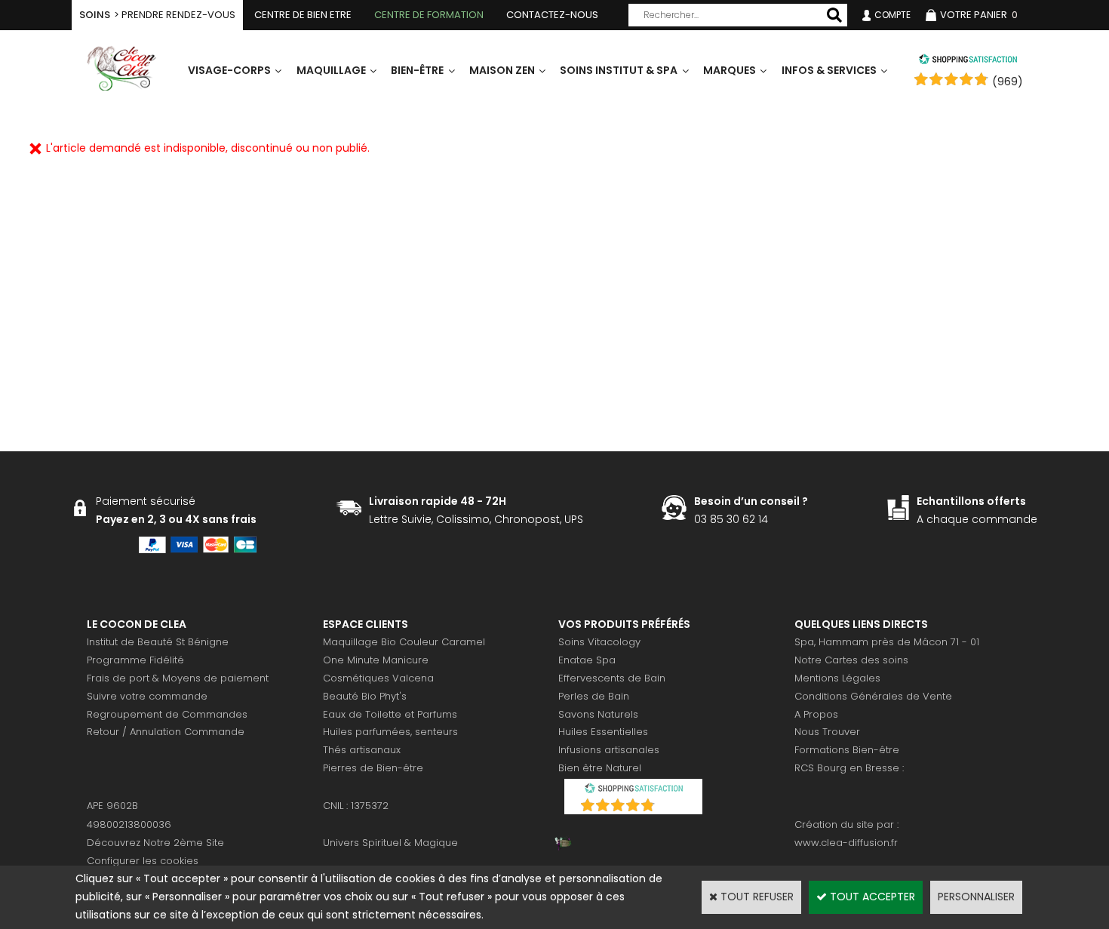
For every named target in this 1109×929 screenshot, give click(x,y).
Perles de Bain (593, 696)
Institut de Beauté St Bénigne (158, 642)
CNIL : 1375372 (356, 805)
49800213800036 (129, 824)
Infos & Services (829, 70)
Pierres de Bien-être (373, 768)
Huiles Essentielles (603, 731)
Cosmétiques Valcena (378, 678)
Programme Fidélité (135, 660)
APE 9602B (112, 805)
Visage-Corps (229, 70)
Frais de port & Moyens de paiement (178, 678)
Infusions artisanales (608, 750)
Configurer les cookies (142, 861)
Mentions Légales (837, 678)
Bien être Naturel (599, 768)
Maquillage (331, 70)
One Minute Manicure (376, 660)
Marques (729, 70)
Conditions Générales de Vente (873, 696)
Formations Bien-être (846, 750)
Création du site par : (846, 824)
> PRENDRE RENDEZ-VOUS (157, 15)
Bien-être (417, 70)
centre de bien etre (303, 15)
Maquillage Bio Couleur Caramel (404, 642)
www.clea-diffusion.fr (846, 842)
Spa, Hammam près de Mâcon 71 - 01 (886, 642)
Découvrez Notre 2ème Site (155, 842)
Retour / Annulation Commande (165, 731)
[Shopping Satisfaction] (968, 61)
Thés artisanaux (362, 750)
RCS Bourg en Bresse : (849, 768)
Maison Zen (502, 70)
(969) (1007, 81)
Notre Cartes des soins (851, 660)
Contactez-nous (552, 15)
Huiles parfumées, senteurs (390, 731)
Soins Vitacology (599, 642)
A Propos (816, 714)
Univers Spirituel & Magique (390, 842)
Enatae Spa (587, 660)
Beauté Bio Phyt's (365, 696)
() (673, 806)
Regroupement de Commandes (167, 714)
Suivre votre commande (147, 696)
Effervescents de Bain (611, 678)
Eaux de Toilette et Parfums (390, 714)
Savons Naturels (598, 714)
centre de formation (429, 15)
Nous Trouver (827, 731)
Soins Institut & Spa (618, 70)
